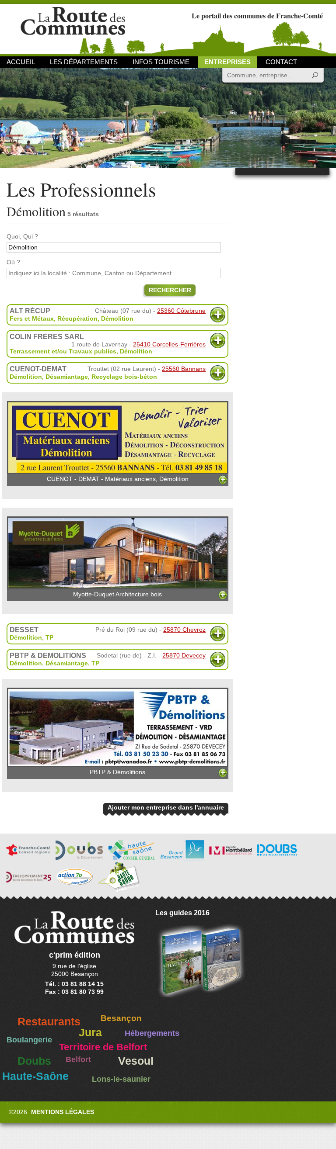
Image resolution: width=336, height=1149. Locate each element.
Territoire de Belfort (103, 1047)
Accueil (21, 62)
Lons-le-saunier (121, 1079)
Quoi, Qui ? (22, 236)
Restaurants (49, 1022)
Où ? (13, 262)
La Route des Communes (73, 28)
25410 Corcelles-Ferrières (169, 344)
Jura (90, 1032)
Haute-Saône (35, 1076)
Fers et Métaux (32, 318)
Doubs (34, 1061)
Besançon (121, 1018)
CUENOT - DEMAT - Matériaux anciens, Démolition (118, 478)
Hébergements (152, 1033)
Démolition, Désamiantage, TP (54, 663)
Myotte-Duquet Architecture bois (117, 594)
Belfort (78, 1059)
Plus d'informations (217, 314)
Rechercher (170, 290)
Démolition (117, 318)
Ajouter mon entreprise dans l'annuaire (166, 807)
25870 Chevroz (184, 629)
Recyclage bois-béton (124, 376)
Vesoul (136, 1061)
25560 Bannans (184, 368)
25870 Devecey (184, 655)
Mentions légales (62, 1111)
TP (49, 637)
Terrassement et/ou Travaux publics (63, 351)
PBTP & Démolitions (117, 771)
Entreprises (227, 62)
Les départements (84, 62)
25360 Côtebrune (181, 310)
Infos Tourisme (161, 62)
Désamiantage (67, 376)
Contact (281, 62)
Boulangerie (29, 1039)
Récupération (77, 318)
